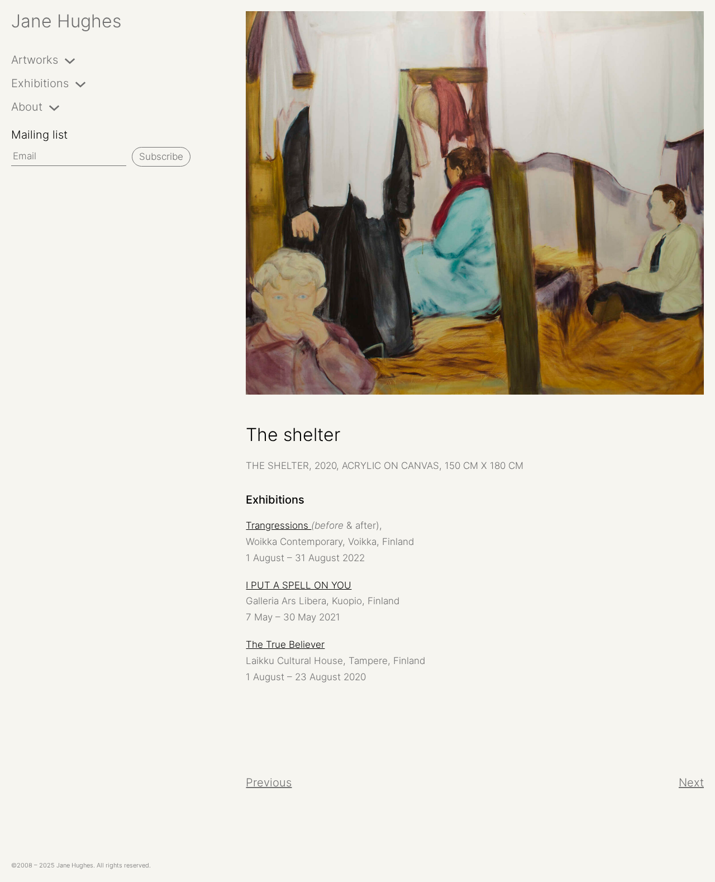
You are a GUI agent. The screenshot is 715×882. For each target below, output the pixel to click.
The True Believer (285, 644)
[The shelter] (475, 203)
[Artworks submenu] (70, 60)
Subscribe (161, 156)
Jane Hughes (66, 21)
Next (691, 782)
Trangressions (278, 525)
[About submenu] (54, 107)
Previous (269, 782)
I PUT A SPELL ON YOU (298, 585)
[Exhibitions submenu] (80, 83)
